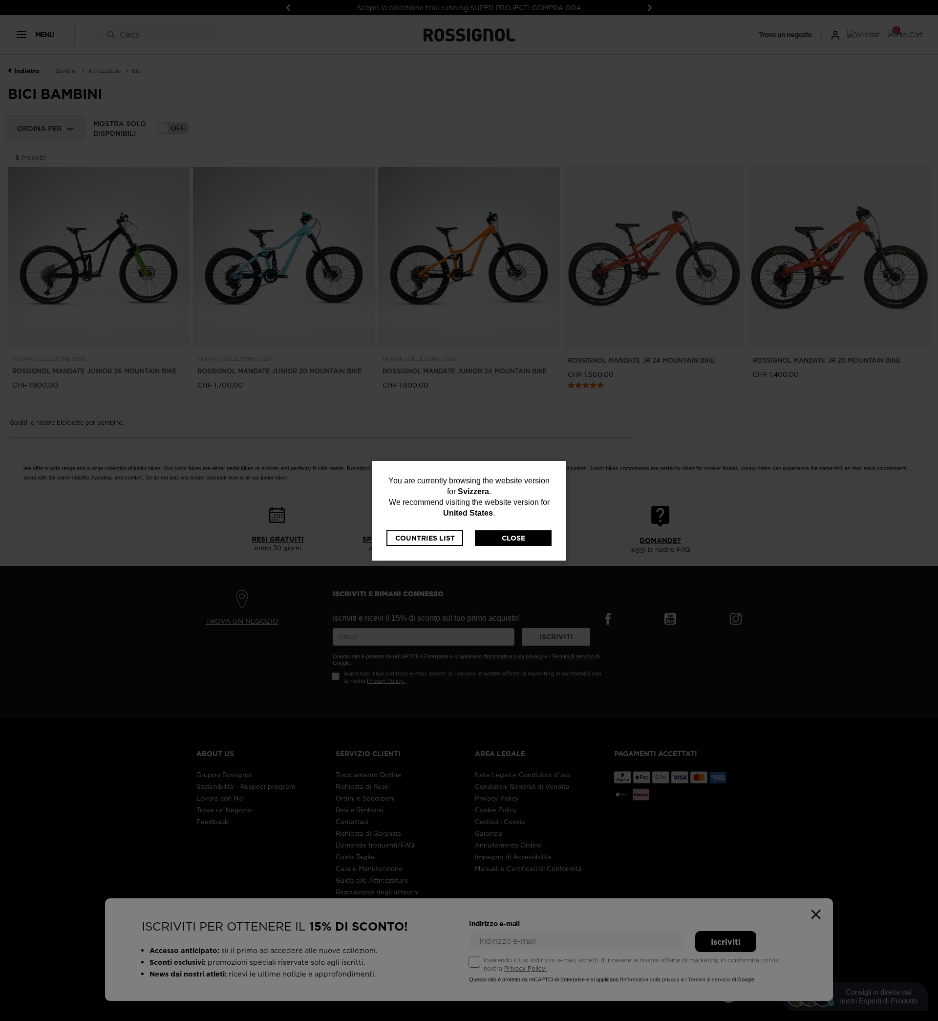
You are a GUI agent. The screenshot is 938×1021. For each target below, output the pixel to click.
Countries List (425, 538)
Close (513, 538)
